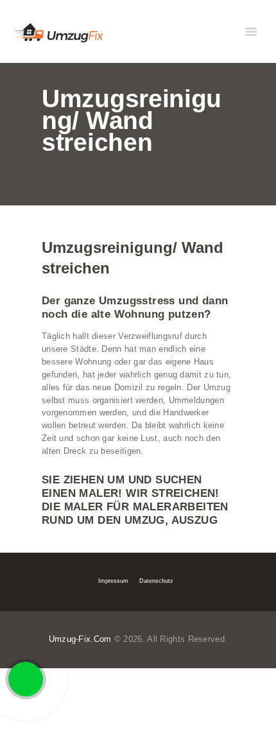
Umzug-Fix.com (80, 639)
